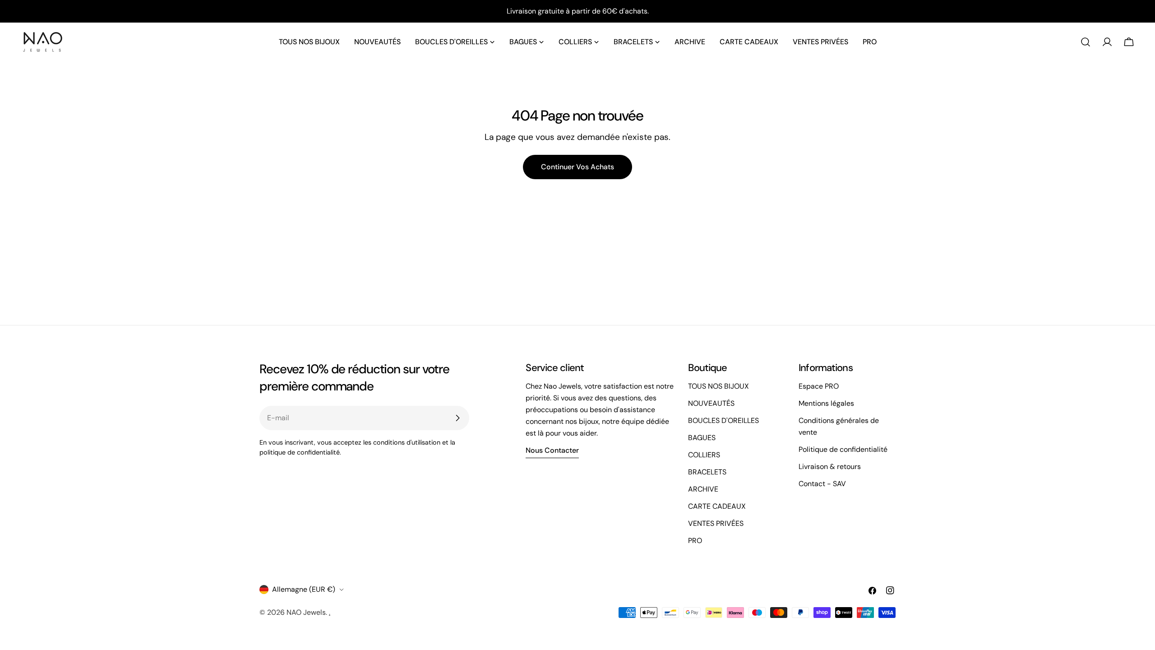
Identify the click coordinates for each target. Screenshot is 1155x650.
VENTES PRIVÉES (716, 523)
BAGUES (702, 437)
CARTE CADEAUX (717, 506)
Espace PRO (819, 386)
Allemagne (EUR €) (303, 589)
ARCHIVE (703, 489)
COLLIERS (704, 455)
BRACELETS (707, 472)
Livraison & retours (830, 466)
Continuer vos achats (577, 167)
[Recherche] (1085, 42)
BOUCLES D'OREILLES (723, 420)
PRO (695, 540)
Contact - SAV (822, 483)
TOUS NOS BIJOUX (718, 386)
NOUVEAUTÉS (711, 403)
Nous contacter (552, 450)
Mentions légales (826, 403)
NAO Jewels (306, 612)
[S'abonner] (457, 418)
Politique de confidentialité (843, 449)
